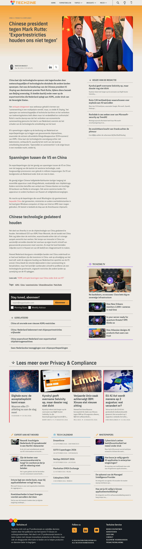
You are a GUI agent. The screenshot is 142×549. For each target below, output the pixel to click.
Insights (90, 3)
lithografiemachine (46, 285)
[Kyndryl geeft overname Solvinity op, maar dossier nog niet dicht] (55, 381)
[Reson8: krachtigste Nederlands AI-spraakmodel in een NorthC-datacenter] (15, 446)
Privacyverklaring (114, 542)
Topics (77, 3)
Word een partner (114, 529)
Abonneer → (61, 302)
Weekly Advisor (39, 307)
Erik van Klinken (112, 420)
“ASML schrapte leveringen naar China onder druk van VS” (40, 278)
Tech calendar (65, 434)
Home (53, 3)
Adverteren (111, 532)
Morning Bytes (20, 307)
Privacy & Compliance (23, 18)
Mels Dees (77, 420)
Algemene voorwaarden (116, 540)
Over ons (110, 534)
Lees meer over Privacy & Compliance (56, 362)
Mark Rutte (58, 285)
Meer (102, 3)
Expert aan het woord (26, 434)
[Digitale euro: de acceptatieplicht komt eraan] (24, 381)
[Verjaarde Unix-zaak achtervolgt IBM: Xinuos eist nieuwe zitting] (87, 381)
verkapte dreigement (20, 106)
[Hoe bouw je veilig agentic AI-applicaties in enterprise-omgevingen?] (100, 463)
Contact (109, 537)
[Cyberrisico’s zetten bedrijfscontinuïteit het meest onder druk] (100, 446)
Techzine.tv (98, 264)
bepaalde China (15, 201)
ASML (17, 285)
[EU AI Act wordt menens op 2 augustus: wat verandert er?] (118, 381)
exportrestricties (32, 285)
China (23, 285)
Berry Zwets (47, 420)
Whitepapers (106, 434)
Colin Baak (15, 416)
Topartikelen (65, 3)
